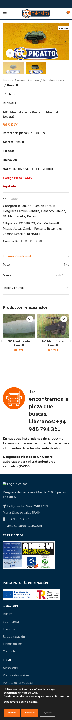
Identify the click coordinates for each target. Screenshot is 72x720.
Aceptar (11, 712)
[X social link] (26, 241)
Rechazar (30, 712)
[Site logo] (36, 13)
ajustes (33, 702)
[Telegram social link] (40, 241)
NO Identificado (54, 80)
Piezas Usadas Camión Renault (24, 229)
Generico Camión (27, 80)
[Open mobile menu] (5, 13)
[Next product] (14, 94)
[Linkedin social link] (36, 241)
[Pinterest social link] (31, 241)
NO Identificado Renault (19, 343)
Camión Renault (44, 206)
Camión (26, 206)
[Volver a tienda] (9, 94)
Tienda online (12, 644)
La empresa (11, 622)
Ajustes (48, 712)
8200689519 (26, 223)
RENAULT (10, 103)
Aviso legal (10, 668)
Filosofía (9, 629)
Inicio (7, 80)
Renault (12, 85)
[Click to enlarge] (10, 53)
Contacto (9, 651)
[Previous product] (5, 94)
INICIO (7, 614)
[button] (7, 42)
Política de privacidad (18, 683)
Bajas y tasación (14, 637)
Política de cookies (16, 675)
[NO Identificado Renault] (19, 326)
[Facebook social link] (21, 241)
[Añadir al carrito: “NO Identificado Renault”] (29, 319)
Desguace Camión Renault (21, 211)
